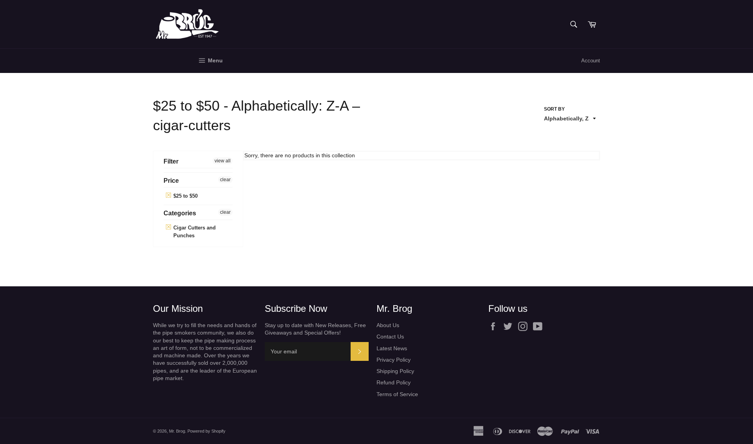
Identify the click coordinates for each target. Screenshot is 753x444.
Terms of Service (397, 394)
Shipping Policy (395, 371)
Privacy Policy (393, 360)
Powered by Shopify (206, 431)
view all (223, 161)
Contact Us (390, 336)
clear (225, 179)
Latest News (391, 348)
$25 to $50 (185, 196)
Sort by (554, 109)
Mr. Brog (177, 431)
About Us (387, 325)
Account (590, 61)
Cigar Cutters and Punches (194, 231)
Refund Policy (393, 382)
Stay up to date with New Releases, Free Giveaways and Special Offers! (315, 329)
